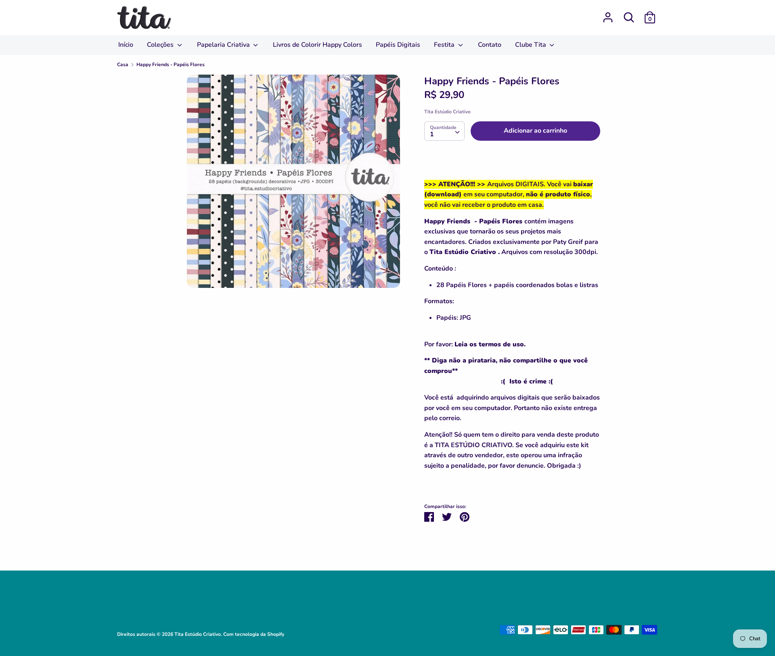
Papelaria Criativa (224, 44)
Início (125, 44)
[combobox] (444, 131)
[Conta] (608, 14)
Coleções (161, 44)
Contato (489, 44)
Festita (445, 44)
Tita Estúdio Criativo (447, 111)
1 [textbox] (432, 134)
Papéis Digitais (398, 44)
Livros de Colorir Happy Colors (317, 44)
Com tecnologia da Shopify (253, 634)
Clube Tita (531, 44)
